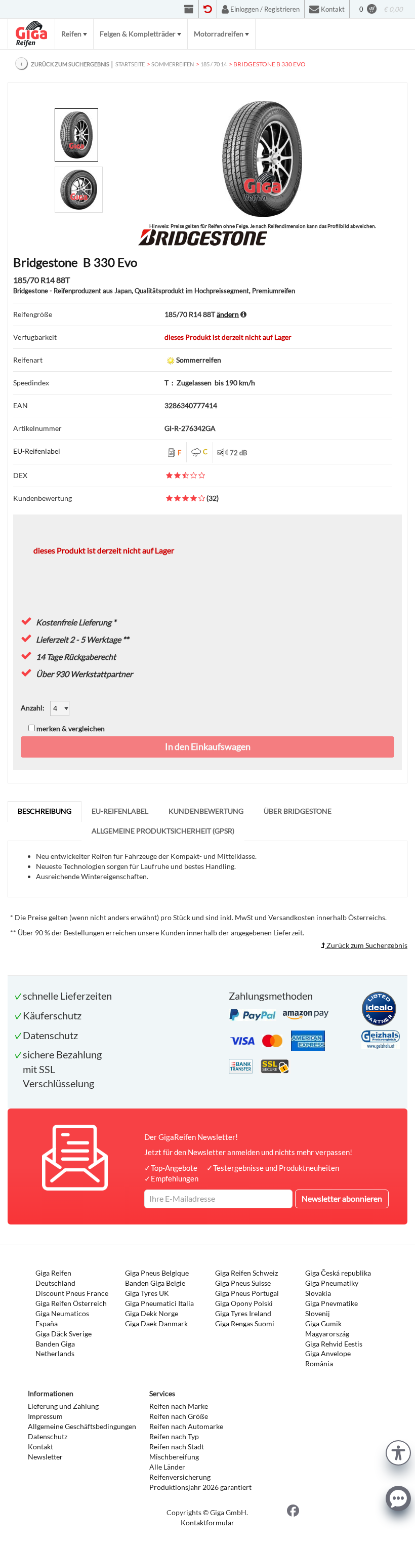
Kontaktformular (207, 1522)
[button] (398, 1451)
